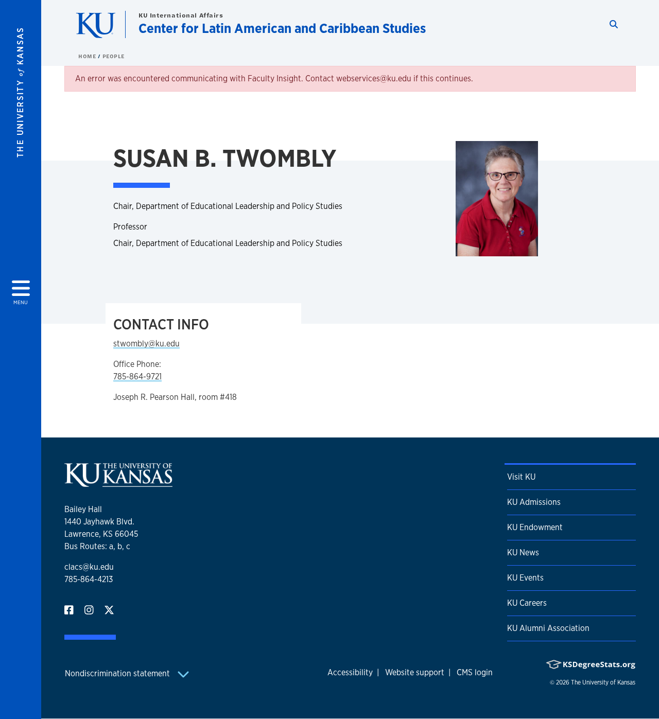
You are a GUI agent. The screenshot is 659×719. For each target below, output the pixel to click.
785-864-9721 (137, 376)
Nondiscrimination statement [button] (118, 673)
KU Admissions (534, 502)
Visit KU (521, 476)
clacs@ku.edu (89, 567)
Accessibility (350, 672)
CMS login (475, 672)
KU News (523, 552)
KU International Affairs (180, 15)
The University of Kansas (603, 682)
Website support (414, 672)
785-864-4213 (88, 579)
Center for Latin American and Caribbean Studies (282, 28)
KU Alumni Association (548, 628)
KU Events (525, 577)
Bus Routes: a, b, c (97, 546)
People (113, 56)
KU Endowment (535, 527)
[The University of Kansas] (118, 482)
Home (88, 56)
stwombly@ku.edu (146, 343)
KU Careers (527, 603)
